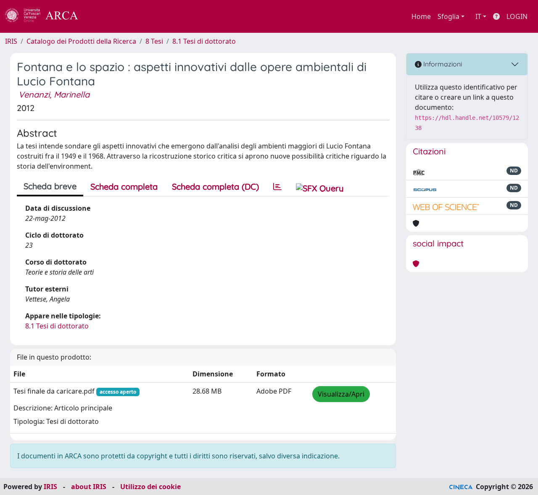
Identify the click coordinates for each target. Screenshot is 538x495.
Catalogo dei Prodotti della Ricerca (81, 41)
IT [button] (478, 16)
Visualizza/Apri (341, 394)
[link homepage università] (101, 16)
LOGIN (516, 16)
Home (421, 16)
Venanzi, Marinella (54, 94)
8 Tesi (154, 41)
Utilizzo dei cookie (150, 486)
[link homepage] (46, 16)
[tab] (277, 187)
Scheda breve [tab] (50, 186)
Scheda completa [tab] (124, 186)
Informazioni (442, 64)
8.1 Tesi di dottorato (204, 41)
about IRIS (88, 486)
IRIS (11, 41)
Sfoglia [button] (448, 16)
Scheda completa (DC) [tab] (215, 186)
